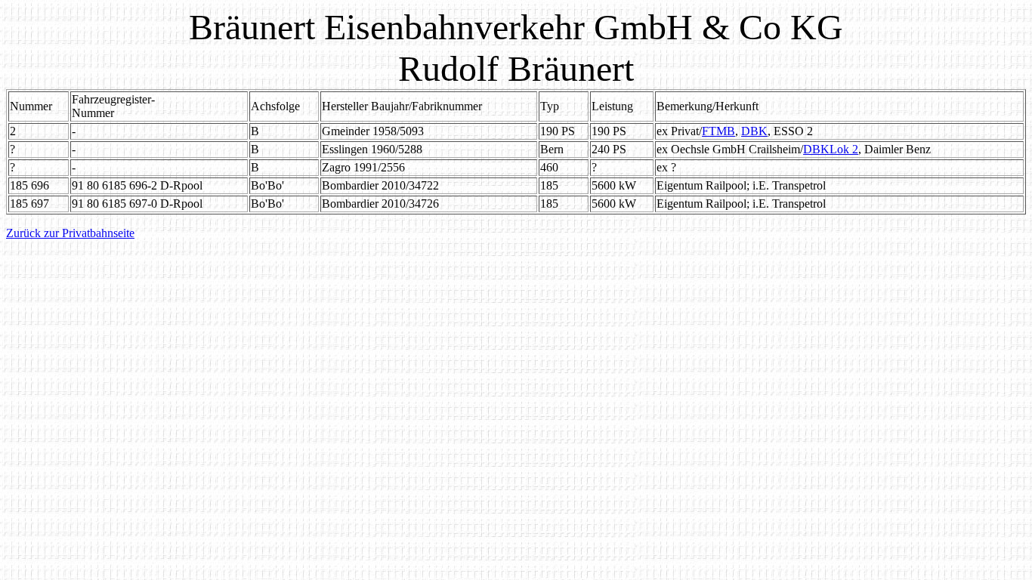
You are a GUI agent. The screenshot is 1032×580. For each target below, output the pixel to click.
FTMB (718, 131)
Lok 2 (844, 149)
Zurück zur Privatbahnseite (70, 233)
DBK (754, 131)
